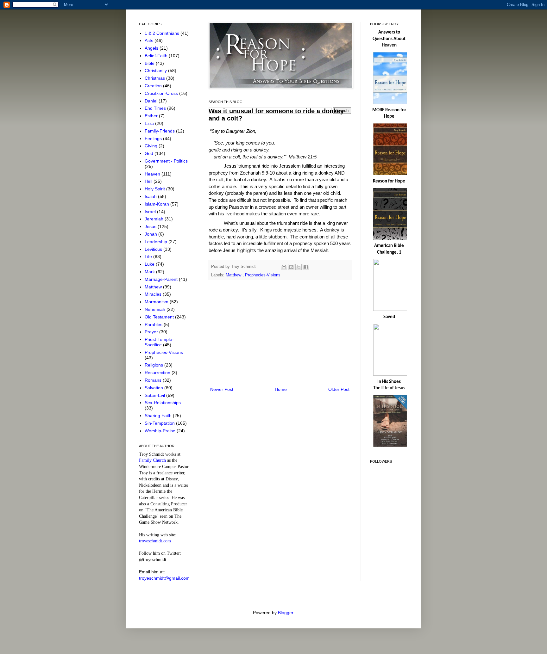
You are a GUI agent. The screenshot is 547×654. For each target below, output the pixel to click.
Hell (149, 181)
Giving (152, 145)
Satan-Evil (155, 395)
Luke (150, 264)
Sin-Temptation (160, 423)
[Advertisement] (280, 333)
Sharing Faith (159, 415)
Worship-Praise (161, 430)
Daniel (152, 100)
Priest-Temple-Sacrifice (159, 342)
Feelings (154, 138)
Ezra (150, 123)
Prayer (152, 331)
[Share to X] (298, 267)
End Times (156, 108)
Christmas (155, 78)
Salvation (154, 387)
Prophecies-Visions (262, 275)
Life (149, 256)
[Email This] (284, 267)
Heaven (153, 173)
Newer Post (221, 389)
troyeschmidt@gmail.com (164, 578)
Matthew (234, 275)
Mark (150, 271)
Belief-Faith (157, 55)
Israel (151, 211)
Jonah (151, 234)
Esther (152, 115)
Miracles (154, 294)
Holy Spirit (155, 188)
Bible (150, 63)
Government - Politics (166, 161)
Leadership (156, 241)
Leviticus (154, 249)
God (149, 153)
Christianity (156, 70)
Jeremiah (155, 218)
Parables (154, 324)
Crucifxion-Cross (162, 93)
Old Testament (160, 316)
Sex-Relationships (163, 402)
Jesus (151, 226)
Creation (154, 85)
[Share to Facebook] (306, 267)
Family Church (152, 460)
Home (281, 389)
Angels (152, 48)
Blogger (285, 612)
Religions (154, 364)
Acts (149, 40)
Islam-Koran (157, 204)
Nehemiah (156, 309)
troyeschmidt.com (155, 541)
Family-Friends (160, 130)
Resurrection (158, 372)
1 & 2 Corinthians (162, 33)
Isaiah (151, 196)
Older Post (338, 389)
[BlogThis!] (291, 267)
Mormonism (157, 301)
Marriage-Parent (162, 279)
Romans (154, 380)
